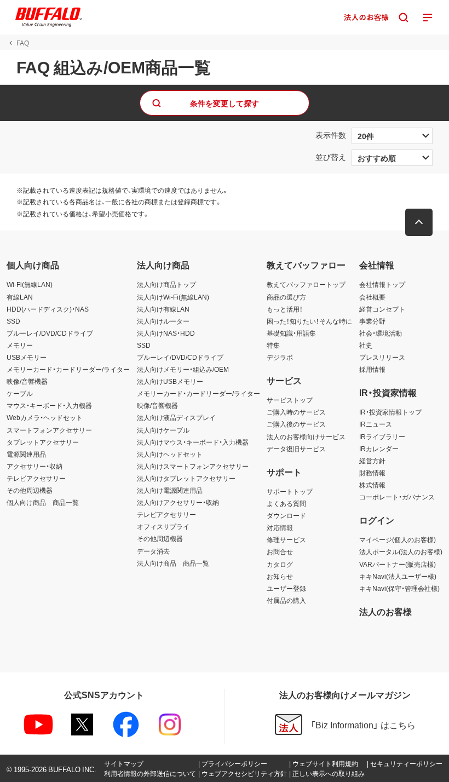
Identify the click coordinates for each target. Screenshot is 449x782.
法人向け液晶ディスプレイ (176, 417)
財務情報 (372, 473)
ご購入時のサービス (296, 412)
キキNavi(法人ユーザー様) (397, 576)
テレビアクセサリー (36, 478)
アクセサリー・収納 (34, 466)
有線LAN (20, 297)
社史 (365, 345)
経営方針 (372, 460)
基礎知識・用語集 (291, 333)
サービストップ (290, 400)
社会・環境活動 (380, 333)
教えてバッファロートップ (306, 284)
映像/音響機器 (27, 381)
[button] (419, 222)
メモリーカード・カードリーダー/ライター (68, 369)
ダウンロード (286, 515)
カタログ (280, 564)
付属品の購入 (286, 600)
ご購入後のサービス (296, 424)
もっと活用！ (285, 309)
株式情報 (372, 485)
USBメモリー (27, 357)
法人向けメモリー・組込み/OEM (183, 369)
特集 (273, 345)
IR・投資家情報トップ (390, 412)
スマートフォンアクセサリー (49, 430)
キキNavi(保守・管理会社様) (399, 588)
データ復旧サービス (296, 448)
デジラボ (280, 357)
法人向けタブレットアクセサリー (186, 478)
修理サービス (286, 539)
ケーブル (20, 393)
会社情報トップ (382, 284)
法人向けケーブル (163, 430)
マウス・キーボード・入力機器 (49, 405)
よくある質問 (286, 503)
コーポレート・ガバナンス (397, 497)
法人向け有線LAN (163, 309)
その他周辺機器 (30, 490)
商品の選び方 (286, 297)
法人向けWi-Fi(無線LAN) (173, 297)
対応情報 (280, 527)
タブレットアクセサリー (43, 442)
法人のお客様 (385, 611)
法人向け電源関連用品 (170, 490)
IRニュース (375, 424)
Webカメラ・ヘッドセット (45, 417)
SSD (13, 321)
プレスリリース (382, 357)
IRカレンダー (379, 448)
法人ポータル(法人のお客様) (400, 551)
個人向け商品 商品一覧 (43, 502)
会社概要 (372, 297)
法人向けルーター (163, 321)
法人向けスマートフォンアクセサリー (193, 466)
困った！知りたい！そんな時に (309, 321)
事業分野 (372, 321)
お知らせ (280, 576)
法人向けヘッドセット (170, 454)
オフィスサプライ (163, 526)
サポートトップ (290, 491)
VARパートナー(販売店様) (397, 564)
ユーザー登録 (286, 588)
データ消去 (153, 551)
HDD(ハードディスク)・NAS (48, 309)
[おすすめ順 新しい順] (392, 158)
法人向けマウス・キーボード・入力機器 (193, 442)
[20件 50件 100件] (392, 136)
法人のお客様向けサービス (306, 436)
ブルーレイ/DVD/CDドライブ (50, 333)
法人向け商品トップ (166, 284)
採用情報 (372, 369)
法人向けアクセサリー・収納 (178, 502)
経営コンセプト (382, 309)
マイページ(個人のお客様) (397, 539)
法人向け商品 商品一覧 (173, 563)
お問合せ (280, 551)
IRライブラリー (382, 436)
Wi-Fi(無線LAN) (30, 284)
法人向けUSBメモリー (170, 381)
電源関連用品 (26, 454)
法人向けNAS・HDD (166, 333)
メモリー (20, 345)
